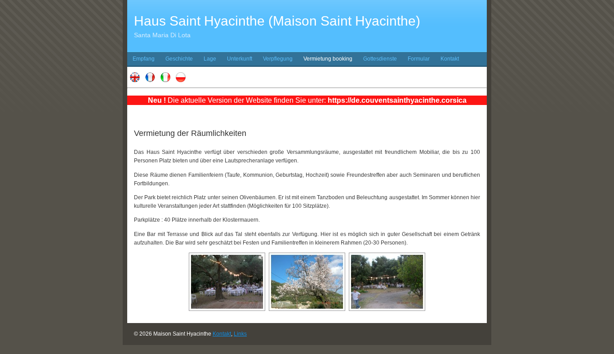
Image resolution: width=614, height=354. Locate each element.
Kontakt (449, 59)
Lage (210, 59)
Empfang (144, 59)
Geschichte (179, 59)
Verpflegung (278, 59)
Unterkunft (239, 59)
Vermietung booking (327, 59)
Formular (419, 59)
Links (240, 334)
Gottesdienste (380, 59)
